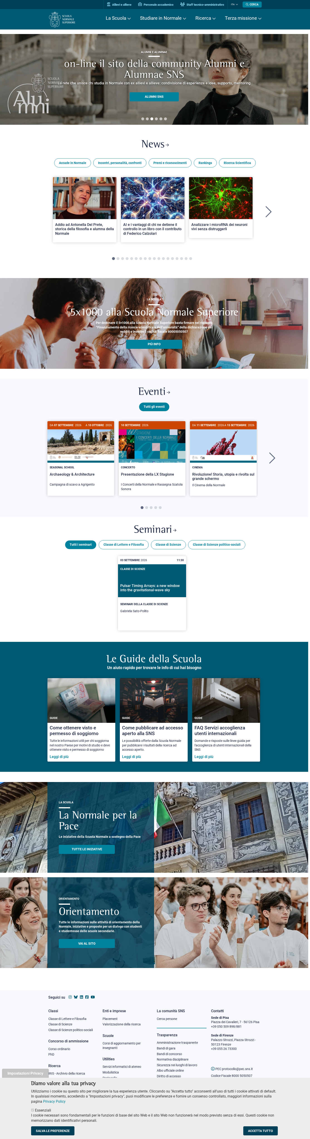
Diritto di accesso (169, 1076)
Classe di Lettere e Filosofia (123, 544)
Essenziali (43, 1110)
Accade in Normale (72, 163)
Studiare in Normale (161, 18)
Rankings (205, 163)
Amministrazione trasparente (177, 1042)
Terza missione (241, 18)
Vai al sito (87, 943)
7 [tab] (140, 259)
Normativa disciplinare (172, 1059)
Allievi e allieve (121, 4)
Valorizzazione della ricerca (122, 1024)
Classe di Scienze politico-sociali (217, 544)
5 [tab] (161, 119)
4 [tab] (156, 119)
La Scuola (116, 18)
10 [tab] (154, 259)
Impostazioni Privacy (25, 1073)
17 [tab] (186, 259)
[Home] (62, 19)
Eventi (152, 392)
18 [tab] (190, 259)
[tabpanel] (84, 212)
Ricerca (203, 18)
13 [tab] (168, 259)
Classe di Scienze (168, 544)
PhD (51, 1054)
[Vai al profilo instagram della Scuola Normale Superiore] (70, 997)
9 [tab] (150, 259)
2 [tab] (147, 119)
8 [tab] (145, 259)
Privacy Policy (54, 1101)
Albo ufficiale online (170, 1070)
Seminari (153, 530)
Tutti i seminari (81, 544)
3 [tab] (152, 119)
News (153, 145)
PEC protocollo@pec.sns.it (234, 1069)
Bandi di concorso (169, 1054)
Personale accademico (158, 4)
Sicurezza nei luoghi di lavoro (177, 1065)
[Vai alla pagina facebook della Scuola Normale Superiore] (87, 997)
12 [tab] (163, 259)
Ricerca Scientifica (237, 163)
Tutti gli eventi (154, 406)
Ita (233, 4)
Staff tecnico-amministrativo (205, 4)
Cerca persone (167, 1019)
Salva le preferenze (53, 1131)
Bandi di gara (166, 1048)
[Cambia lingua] (236, 4)
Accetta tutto (260, 1131)
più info (154, 344)
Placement (110, 1019)
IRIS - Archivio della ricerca (66, 1073)
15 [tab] (177, 259)
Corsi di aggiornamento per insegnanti (122, 1045)
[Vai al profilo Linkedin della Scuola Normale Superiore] (81, 997)
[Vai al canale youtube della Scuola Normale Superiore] (93, 997)
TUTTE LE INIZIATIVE (87, 849)
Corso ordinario (59, 1049)
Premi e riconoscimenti (170, 163)
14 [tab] (172, 259)
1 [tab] (142, 119)
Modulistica (111, 1072)
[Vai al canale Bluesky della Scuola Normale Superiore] (76, 997)
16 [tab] (181, 259)
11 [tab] (159, 259)
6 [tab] (165, 119)
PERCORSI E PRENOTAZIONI (154, 91)
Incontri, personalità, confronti (120, 163)
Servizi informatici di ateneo (122, 1066)
